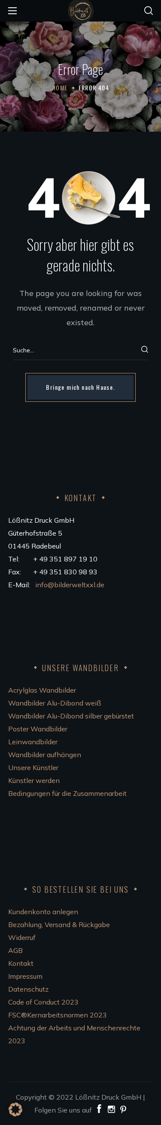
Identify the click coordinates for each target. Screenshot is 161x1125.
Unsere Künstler (33, 767)
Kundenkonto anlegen (43, 911)
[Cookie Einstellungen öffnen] (15, 1114)
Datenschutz (28, 989)
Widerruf (22, 937)
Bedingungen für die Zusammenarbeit (67, 793)
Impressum (25, 976)
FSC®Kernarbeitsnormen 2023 (57, 1015)
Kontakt (20, 963)
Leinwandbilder (33, 741)
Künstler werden (34, 780)
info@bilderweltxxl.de (70, 584)
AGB (15, 950)
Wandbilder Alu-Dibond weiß (54, 703)
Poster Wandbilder (37, 728)
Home (60, 87)
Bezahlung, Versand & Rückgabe (59, 924)
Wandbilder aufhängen (44, 754)
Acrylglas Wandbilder (42, 690)
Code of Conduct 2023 (43, 1002)
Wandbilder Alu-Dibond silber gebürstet (71, 716)
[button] (148, 11)
